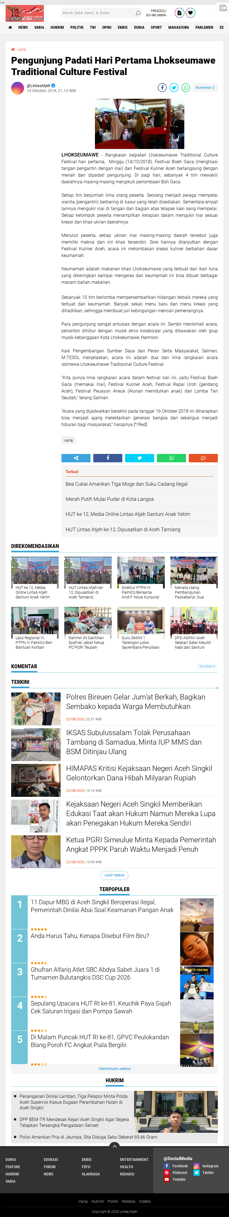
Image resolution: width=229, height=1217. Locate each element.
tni (93, 27)
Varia (83, 1201)
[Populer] (190, 12)
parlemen (204, 27)
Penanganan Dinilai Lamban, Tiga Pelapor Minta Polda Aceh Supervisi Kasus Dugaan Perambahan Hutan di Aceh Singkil (74, 1102)
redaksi (127, 1174)
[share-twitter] (174, 87)
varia (39, 27)
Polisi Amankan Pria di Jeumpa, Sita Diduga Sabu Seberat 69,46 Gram (88, 1137)
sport (156, 27)
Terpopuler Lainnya (114, 1069)
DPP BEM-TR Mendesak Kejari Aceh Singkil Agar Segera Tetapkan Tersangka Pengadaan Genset (74, 1122)
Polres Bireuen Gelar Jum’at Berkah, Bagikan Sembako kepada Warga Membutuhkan (135, 702)
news (23, 27)
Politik (113, 1201)
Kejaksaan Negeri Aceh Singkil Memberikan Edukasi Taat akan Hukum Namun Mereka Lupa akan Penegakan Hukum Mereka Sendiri (141, 813)
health (126, 1167)
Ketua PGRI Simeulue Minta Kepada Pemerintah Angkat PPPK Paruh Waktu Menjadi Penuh (141, 844)
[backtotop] (114, 1147)
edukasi (51, 1159)
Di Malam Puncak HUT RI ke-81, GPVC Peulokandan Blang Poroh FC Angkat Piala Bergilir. (100, 1041)
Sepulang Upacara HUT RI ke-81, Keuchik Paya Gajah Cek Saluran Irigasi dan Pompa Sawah (101, 1007)
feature (13, 1167)
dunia (139, 27)
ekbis (123, 27)
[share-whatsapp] (185, 87)
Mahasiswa (178, 27)
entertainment (134, 1159)
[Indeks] (179, 12)
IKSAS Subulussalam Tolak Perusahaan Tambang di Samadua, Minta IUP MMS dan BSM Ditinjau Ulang (134, 742)
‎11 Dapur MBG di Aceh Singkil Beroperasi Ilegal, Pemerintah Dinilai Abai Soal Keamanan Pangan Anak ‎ (103, 906)
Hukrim (97, 1201)
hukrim (57, 27)
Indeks (145, 1201)
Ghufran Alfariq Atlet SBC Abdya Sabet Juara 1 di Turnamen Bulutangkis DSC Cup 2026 (95, 973)
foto (86, 1167)
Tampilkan (206, 666)
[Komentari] (203, 458)
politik (77, 27)
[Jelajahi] (222, 8)
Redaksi (128, 1201)
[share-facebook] (162, 87)
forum (50, 1167)
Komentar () (205, 87)
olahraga (91, 1174)
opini (106, 27)
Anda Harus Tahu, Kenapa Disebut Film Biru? (90, 935)
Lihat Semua (114, 875)
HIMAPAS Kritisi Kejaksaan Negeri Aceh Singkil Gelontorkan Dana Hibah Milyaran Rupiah (139, 773)
